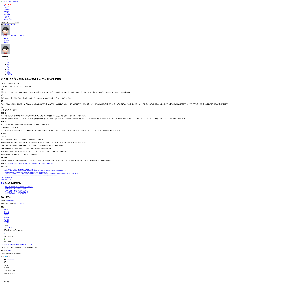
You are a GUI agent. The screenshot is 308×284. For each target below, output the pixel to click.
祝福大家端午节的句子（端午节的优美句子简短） (19, 187)
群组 (7, 9)
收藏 (2, 179)
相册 (7, 14)
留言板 (9, 73)
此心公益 (16, 244)
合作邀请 (6, 219)
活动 (5, 24)
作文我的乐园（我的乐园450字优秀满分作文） (18, 190)
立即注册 (21, 203)
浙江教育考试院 (12, 163)
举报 (10, 179)
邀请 (7, 179)
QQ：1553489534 (8, 227)
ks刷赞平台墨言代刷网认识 (45, 163)
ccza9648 (19, 35)
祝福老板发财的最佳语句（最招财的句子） (17, 193)
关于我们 (6, 209)
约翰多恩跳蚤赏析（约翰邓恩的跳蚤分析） (17, 192)
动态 (6, 11)
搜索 (17, 22)
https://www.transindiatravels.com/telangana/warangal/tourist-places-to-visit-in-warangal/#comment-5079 (30, 175)
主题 (8, 64)
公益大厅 (7, 4)
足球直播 (34, 163)
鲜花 (7, 178)
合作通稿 (6, 222)
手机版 (7, 244)
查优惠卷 (21, 163)
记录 (7, 18)
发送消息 (6, 42)
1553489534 (10, 259)
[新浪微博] (4, 239)
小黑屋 (11, 244)
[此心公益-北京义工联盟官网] (9, 1)
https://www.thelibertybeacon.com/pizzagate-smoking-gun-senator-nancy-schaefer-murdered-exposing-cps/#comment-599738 (35, 170)
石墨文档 (27, 163)
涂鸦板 (13, 200)
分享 (6, 16)
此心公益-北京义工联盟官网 (8, 35)
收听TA (6, 38)
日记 (6, 12)
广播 (7, 7)
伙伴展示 (6, 221)
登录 (16, 203)
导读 (7, 6)
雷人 (12, 178)
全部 (2, 183)
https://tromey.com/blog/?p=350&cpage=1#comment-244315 (19, 169)
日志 (24, 35)
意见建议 (6, 214)
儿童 (14, 24)
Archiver (3, 244)
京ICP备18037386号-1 (26, 244)
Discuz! (9, 250)
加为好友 (6, 40)
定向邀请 (6, 213)
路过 (2, 178)
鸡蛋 (4, 178)
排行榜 (8, 19)
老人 (11, 24)
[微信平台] (4, 233)
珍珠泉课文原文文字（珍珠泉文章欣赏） (16, 188)
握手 (9, 178)
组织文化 (6, 211)
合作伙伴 (6, 217)
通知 (8, 24)
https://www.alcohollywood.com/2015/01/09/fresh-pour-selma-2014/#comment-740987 (26, 172)
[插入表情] (3, 200)
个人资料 (9, 74)
